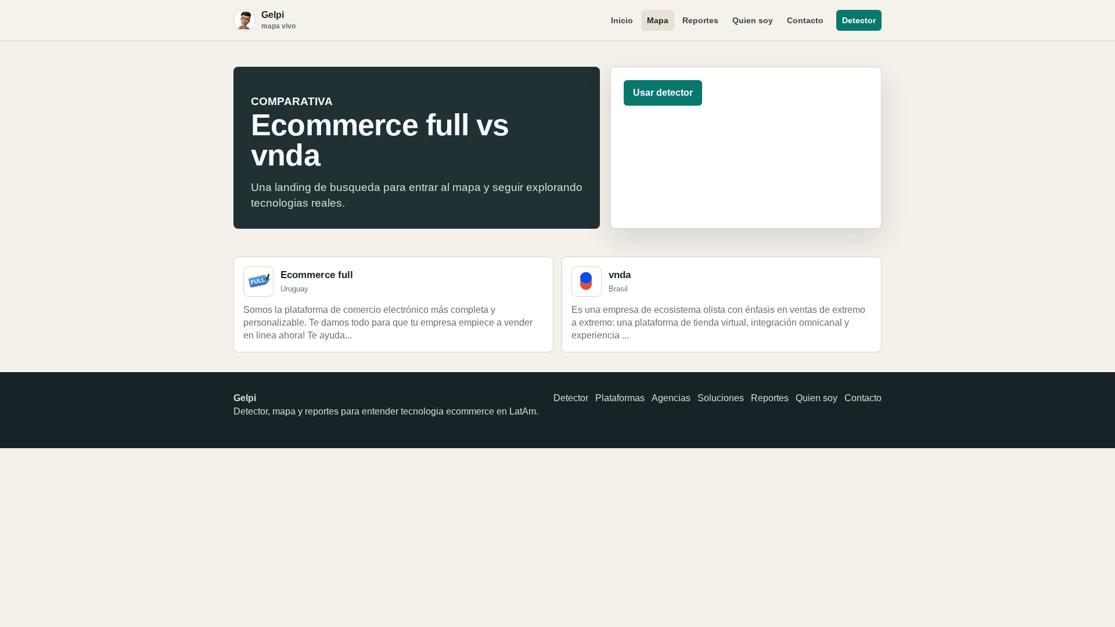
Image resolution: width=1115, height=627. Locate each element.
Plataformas (620, 398)
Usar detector (663, 93)
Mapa (657, 20)
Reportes (700, 20)
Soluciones (720, 398)
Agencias (671, 398)
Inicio (622, 20)
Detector (859, 20)
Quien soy (752, 20)
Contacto (805, 20)
